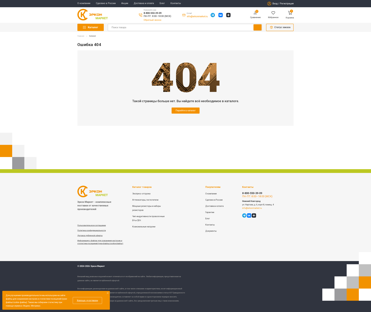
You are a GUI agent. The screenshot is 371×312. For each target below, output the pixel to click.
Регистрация (287, 3)
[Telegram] (213, 15)
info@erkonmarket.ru (197, 16)
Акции (124, 3)
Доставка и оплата (144, 3)
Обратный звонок (152, 20)
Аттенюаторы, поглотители (145, 200)
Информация (83, 240)
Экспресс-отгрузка (141, 193)
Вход (275, 3)
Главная (80, 36)
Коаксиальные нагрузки (143, 226)
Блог (162, 3)
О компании (83, 3)
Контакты (175, 3)
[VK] (220, 15)
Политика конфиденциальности (91, 230)
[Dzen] (228, 15)
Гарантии (209, 212)
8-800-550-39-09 (152, 13)
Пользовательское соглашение (91, 225)
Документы (211, 231)
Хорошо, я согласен (87, 300)
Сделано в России (106, 3)
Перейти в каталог (186, 110)
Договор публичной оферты (90, 235)
